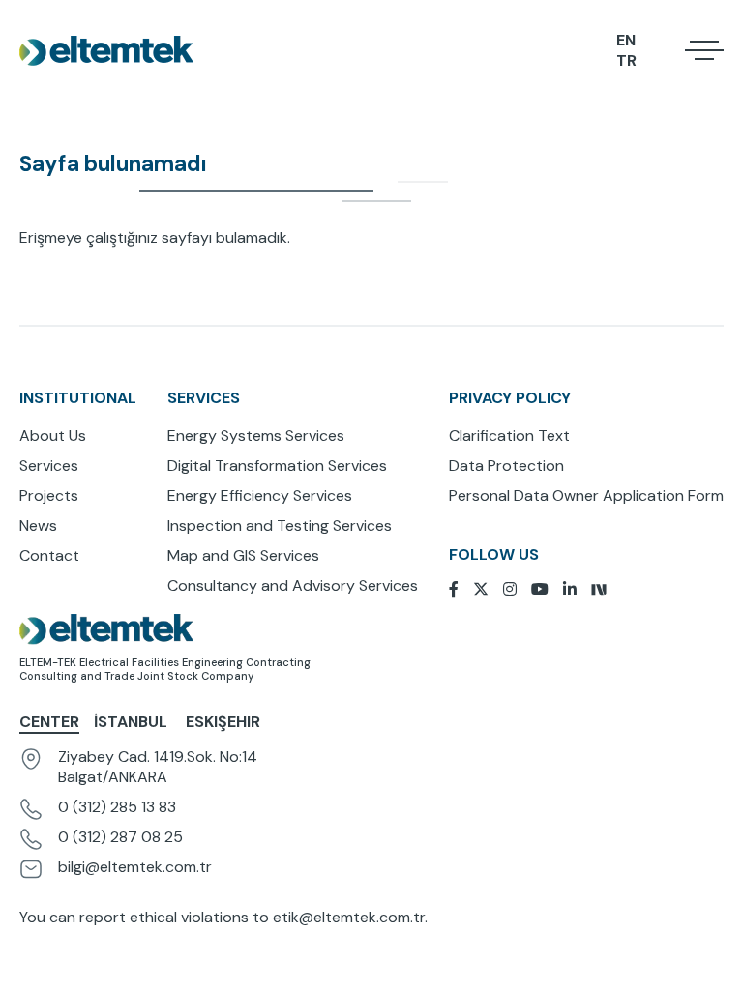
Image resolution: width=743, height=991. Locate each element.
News (38, 525)
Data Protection (506, 465)
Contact (49, 555)
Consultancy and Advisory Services (292, 585)
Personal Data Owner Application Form (586, 495)
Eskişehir (223, 722)
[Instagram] (517, 589)
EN (626, 40)
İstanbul (132, 722)
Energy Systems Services (255, 435)
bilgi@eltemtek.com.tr (135, 867)
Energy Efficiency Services (259, 495)
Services (48, 465)
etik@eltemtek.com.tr (349, 917)
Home (20, 120)
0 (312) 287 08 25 (120, 837)
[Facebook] (461, 589)
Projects (48, 495)
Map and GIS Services (243, 555)
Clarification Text (509, 435)
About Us (52, 435)
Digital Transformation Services (277, 465)
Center (49, 722)
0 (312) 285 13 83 (117, 807)
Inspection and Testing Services (279, 525)
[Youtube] (547, 589)
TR (626, 60)
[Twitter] (488, 589)
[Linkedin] (577, 589)
